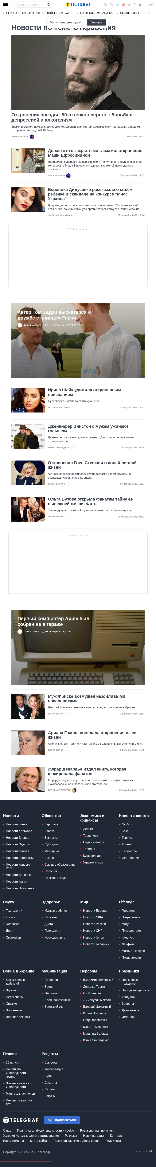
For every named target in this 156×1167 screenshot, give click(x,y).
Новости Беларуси (96, 944)
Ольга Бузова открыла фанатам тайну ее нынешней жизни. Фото (90, 501)
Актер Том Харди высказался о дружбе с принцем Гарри (54, 315)
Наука (8, 902)
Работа (50, 831)
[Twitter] (129, 4)
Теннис (127, 837)
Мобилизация (54, 971)
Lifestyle (127, 902)
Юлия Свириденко (96, 1040)
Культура (128, 937)
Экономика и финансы (92, 818)
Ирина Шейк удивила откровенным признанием (84, 392)
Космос (11, 917)
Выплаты (51, 837)
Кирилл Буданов (94, 1013)
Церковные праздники (130, 981)
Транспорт (90, 835)
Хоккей (127, 844)
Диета (49, 924)
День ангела (130, 1010)
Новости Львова (17, 851)
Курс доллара (92, 855)
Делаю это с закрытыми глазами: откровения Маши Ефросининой (95, 153)
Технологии (14, 910)
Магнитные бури (133, 950)
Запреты (128, 1003)
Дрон (9, 930)
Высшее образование (60, 864)
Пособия (51, 871)
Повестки (51, 979)
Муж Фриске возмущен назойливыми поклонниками (86, 698)
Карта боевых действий (15, 981)
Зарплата (51, 824)
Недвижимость (93, 842)
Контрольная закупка (96, 12)
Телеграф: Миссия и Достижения (76, 1140)
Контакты (116, 1135)
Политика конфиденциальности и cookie (45, 1130)
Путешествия (131, 930)
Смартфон (13, 937)
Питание (51, 917)
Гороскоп (128, 910)
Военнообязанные (58, 1000)
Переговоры (15, 997)
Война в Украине (18, 971)
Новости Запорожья (20, 857)
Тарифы (89, 849)
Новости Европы (95, 910)
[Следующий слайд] (152, 13)
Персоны (88, 971)
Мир (84, 902)
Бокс (125, 831)
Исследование (55, 937)
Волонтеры (14, 1010)
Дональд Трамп (94, 986)
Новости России (94, 924)
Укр (150, 4)
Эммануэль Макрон (97, 1000)
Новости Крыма (17, 881)
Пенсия (10, 1054)
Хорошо (96, 22)
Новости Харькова (19, 831)
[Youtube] (124, 5)
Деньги (88, 829)
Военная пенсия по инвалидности (19, 1085)
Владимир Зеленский (98, 979)
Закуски (50, 1096)
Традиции (128, 997)
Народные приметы (136, 990)
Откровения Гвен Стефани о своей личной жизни (92, 465)
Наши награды (93, 1135)
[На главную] (78, 4)
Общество (51, 816)
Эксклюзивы (129, 12)
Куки (76, 22)
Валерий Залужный (97, 1006)
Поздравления (132, 957)
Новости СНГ (92, 930)
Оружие (11, 1003)
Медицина (52, 851)
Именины (128, 1017)
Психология (53, 930)
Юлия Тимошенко (95, 1026)
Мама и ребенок (56, 910)
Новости (11, 816)
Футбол (127, 824)
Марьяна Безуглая (96, 1033)
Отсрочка (51, 993)
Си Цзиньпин (92, 993)
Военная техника (18, 1017)
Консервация (54, 1069)
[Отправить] (48, 5)
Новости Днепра (17, 837)
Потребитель (131, 917)
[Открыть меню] (5, 4)
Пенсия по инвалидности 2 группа (17, 1073)
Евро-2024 (129, 851)
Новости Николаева (20, 888)
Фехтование (130, 857)
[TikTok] (140, 5)
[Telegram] (118, 4)
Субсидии (51, 844)
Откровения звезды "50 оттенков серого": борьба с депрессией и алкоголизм (71, 117)
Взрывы (11, 990)
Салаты (50, 1089)
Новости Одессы (18, 844)
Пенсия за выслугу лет (19, 1102)
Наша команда (13, 1140)
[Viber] (111, 4)
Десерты (51, 1082)
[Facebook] (105, 4)
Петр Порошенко (95, 1020)
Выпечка (51, 1062)
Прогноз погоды (56, 877)
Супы (48, 1076)
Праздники (129, 971)
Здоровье (51, 902)
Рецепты (50, 1054)
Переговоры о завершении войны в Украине (39, 12)
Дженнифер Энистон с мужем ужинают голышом (88, 428)
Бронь (49, 986)
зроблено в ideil (142, 1151)
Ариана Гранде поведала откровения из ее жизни (92, 735)
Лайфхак (128, 944)
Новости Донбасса (19, 874)
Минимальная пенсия (21, 1093)
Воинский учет (55, 1006)
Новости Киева (16, 824)
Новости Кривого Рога (18, 866)
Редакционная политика (97, 1130)
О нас (7, 1130)
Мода (125, 924)
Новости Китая (93, 937)
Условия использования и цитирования (31, 1135)
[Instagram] (134, 4)
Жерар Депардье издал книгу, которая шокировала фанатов (87, 771)
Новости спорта (134, 816)
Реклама (71, 1135)
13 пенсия (13, 1062)
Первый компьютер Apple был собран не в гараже (53, 621)
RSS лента (113, 1140)
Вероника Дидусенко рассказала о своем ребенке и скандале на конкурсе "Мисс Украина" (90, 194)
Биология (12, 924)
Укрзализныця (93, 862)
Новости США (93, 917)
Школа (49, 857)
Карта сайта (38, 1140)
